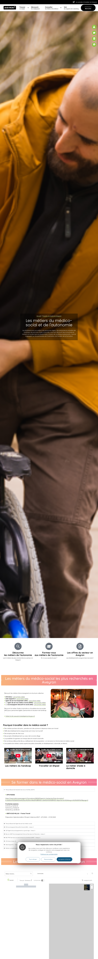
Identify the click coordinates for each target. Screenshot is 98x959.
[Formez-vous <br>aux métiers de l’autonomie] (49, 646)
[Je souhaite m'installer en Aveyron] (74, 2)
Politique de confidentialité (49, 854)
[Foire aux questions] (94, 44)
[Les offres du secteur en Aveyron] (80, 646)
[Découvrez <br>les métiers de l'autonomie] (18, 646)
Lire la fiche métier (19, 697)
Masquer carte (88, 880)
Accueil (39, 316)
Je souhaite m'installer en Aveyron (86, 2)
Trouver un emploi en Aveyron (51, 316)
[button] (52, 703)
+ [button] (91, 886)
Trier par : (25, 880)
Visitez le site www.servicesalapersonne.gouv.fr (20, 716)
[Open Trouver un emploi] (28, 8)
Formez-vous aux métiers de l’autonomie (49, 653)
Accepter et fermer (64, 859)
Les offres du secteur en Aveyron (80, 653)
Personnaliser (48, 859)
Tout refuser (33, 859)
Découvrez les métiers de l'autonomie (18, 653)
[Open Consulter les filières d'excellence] (61, 8)
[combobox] (62, 874)
